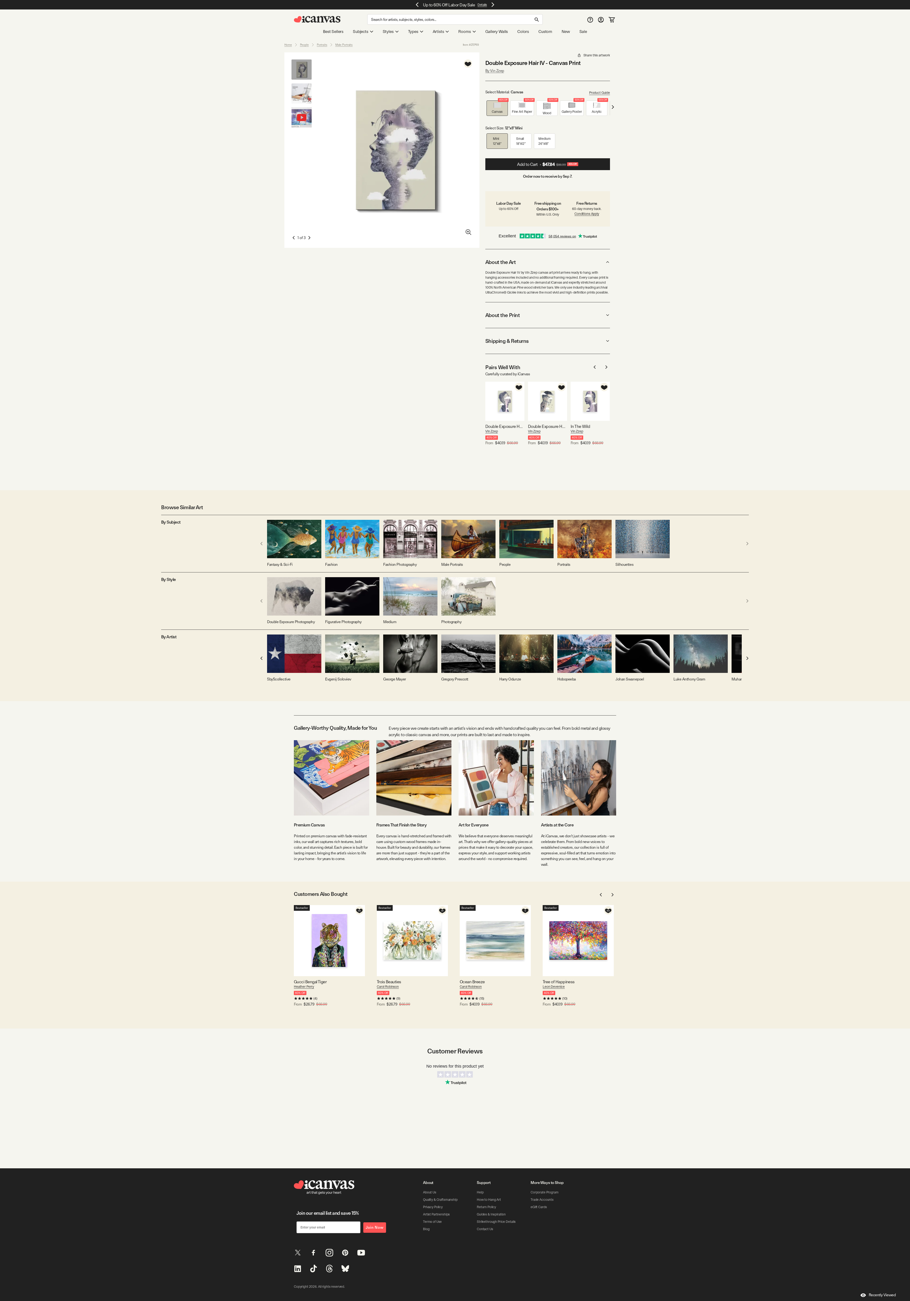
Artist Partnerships (436, 1214)
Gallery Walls (496, 31)
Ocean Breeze (472, 981)
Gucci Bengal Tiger (310, 981)
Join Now (375, 1227)
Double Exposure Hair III (504, 426)
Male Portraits (344, 44)
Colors (523, 31)
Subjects (360, 31)
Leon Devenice (554, 986)
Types (413, 31)
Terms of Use (432, 1222)
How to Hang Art (489, 1199)
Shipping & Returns (507, 341)
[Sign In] (601, 19)
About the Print (502, 315)
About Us (429, 1192)
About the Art (500, 262)
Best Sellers (333, 31)
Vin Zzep (491, 431)
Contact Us (485, 1229)
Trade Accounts (542, 1199)
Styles (388, 31)
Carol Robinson (388, 986)
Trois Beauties (389, 981)
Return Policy (486, 1207)
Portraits (322, 44)
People (304, 44)
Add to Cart (547, 164)
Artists (438, 31)
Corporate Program (545, 1192)
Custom (545, 31)
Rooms (464, 31)
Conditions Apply (586, 214)
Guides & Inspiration (491, 1214)
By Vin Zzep (494, 70)
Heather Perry (304, 986)
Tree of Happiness (559, 981)
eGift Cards (539, 1207)
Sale (583, 31)
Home (288, 44)
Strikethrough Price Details (496, 1222)
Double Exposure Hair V (547, 426)
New (566, 31)
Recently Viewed (882, 1295)
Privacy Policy (433, 1207)
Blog (426, 1229)
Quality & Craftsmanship (440, 1199)
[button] (497, 108)
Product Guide (599, 93)
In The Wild (580, 426)
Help (480, 1192)
